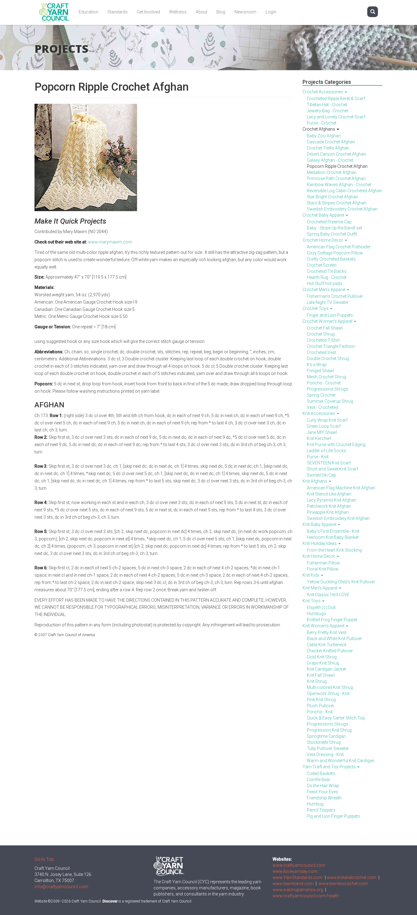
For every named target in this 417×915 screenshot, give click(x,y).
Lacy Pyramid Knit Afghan (331, 500)
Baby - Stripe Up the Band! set (334, 227)
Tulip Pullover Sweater (328, 748)
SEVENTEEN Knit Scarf (329, 462)
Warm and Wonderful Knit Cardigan (341, 760)
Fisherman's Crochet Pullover (335, 296)
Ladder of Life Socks (326, 450)
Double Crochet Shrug (328, 358)
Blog (220, 11)
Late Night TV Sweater (328, 302)
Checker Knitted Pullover (330, 650)
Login (271, 11)
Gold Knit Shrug (322, 656)
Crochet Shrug (321, 334)
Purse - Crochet (321, 123)
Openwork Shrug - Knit (328, 693)
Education (88, 11)
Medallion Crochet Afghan (332, 172)
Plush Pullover (320, 705)
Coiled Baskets (321, 773)
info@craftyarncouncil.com (61, 886)
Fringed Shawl (320, 370)
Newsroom (245, 11)
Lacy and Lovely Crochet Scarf (336, 116)
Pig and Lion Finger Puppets (333, 816)
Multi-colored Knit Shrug (330, 687)
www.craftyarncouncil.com (299, 865)
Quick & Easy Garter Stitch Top (336, 717)
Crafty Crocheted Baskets (331, 259)
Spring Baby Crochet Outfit (332, 234)
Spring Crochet (321, 395)
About (201, 11)
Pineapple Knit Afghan (328, 512)
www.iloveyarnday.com (295, 871)
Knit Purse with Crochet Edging (336, 444)
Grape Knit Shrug (323, 663)
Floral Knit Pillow (323, 569)
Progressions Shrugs (327, 389)
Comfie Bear (318, 779)
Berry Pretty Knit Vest (326, 632)
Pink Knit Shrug (321, 699)
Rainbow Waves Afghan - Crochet (339, 184)
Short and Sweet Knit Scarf (332, 469)
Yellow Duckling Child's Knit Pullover (341, 581)
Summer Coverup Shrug (330, 401)
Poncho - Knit (320, 711)
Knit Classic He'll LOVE (328, 594)
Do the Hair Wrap (323, 785)
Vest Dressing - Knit (325, 754)
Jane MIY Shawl (322, 432)
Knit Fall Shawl (321, 675)
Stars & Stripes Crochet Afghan (336, 202)
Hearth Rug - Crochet (326, 277)
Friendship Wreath (324, 797)
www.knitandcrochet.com (351, 877)
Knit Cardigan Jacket (326, 669)
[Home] (56, 12)
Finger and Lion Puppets (330, 315)
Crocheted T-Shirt (323, 340)
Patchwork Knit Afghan (329, 506)
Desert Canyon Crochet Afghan (336, 154)
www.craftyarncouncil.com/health (306, 895)
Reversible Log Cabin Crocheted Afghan (344, 190)
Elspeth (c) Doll (321, 607)
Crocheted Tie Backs (326, 271)
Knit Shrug (317, 681)
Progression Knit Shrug (329, 730)
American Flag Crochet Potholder (339, 246)
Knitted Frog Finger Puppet (332, 619)
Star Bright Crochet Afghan (332, 196)
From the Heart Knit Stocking (334, 550)
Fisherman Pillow (323, 562)
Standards (117, 11)
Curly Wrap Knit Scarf (327, 420)
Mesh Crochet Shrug (326, 376)
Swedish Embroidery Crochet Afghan (342, 209)
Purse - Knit (317, 456)
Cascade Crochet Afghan (331, 141)
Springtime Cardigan (326, 736)
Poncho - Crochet (324, 382)
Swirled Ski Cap (321, 475)
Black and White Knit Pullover (334, 638)
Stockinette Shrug (324, 742)
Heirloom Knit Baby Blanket (333, 537)
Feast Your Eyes (322, 791)
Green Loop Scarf (324, 426)
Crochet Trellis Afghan (328, 148)
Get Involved (148, 11)
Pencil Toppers (321, 810)
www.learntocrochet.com (343, 883)
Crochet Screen (321, 265)
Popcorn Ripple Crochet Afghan (337, 166)
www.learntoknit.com (293, 883)
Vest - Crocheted (322, 407)
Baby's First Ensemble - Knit (333, 531)
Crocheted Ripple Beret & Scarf (336, 98)
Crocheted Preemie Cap (329, 221)
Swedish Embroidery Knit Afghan (338, 518)
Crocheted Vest (321, 352)
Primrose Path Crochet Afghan (336, 178)
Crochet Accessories (323, 91)
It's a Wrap (317, 364)
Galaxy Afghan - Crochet (330, 160)
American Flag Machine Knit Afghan (341, 487)
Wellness (178, 11)
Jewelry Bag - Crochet (327, 110)
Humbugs (316, 613)
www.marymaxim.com (110, 242)
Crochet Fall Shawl (325, 328)
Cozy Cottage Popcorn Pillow (335, 252)
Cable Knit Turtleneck (326, 644)
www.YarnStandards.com (298, 877)
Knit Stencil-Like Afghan (329, 494)
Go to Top (44, 859)
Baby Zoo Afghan (324, 135)
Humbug (315, 804)
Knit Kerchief (319, 438)
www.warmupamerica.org (298, 889)
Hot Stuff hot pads (324, 283)
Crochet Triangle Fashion (331, 346)
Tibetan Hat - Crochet (327, 104)
